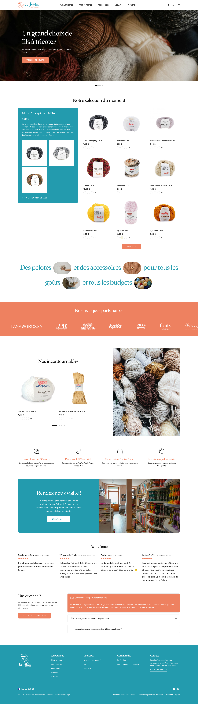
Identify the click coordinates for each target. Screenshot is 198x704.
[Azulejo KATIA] (98, 167)
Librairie (54, 672)
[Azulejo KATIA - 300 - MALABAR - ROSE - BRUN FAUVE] (84, 192)
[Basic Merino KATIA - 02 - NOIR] (84, 237)
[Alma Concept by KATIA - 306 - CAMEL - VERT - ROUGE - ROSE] (88, 147)
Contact (87, 668)
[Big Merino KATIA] (165, 212)
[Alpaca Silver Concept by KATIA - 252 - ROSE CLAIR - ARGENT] (155, 147)
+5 (95, 192)
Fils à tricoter (56, 660)
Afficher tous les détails (34, 198)
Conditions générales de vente (150, 694)
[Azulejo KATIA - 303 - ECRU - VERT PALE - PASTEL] (88, 192)
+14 (162, 237)
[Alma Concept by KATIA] (98, 122)
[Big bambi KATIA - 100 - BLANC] (118, 237)
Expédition (121, 660)
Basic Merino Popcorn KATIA (161, 185)
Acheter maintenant (36, 63)
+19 (129, 147)
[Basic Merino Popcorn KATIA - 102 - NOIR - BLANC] (158, 192)
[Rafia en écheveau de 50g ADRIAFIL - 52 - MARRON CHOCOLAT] (60, 418)
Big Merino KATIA (156, 230)
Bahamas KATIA (123, 185)
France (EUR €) (27, 689)
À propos (55, 677)
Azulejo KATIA (88, 185)
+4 (162, 147)
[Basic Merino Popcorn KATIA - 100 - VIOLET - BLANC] (151, 192)
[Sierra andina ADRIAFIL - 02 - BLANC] (19, 418)
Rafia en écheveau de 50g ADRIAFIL (73, 411)
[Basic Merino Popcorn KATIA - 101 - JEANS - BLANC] (155, 192)
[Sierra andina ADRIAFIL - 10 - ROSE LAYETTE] (23, 418)
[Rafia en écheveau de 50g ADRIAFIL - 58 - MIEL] (64, 418)
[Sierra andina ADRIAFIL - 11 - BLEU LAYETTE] (27, 418)
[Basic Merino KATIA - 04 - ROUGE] (92, 237)
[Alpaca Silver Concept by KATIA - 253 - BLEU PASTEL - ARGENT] (158, 147)
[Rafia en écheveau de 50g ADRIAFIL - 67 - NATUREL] (68, 418)
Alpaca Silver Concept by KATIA (162, 140)
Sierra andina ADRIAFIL (27, 411)
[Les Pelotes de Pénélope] (27, 327)
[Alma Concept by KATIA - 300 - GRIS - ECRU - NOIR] (84, 147)
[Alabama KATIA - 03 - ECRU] (125, 147)
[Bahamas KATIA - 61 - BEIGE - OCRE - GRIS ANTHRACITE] (118, 192)
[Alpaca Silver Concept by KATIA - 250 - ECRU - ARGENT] (151, 147)
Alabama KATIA (123, 140)
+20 (31, 418)
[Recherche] (168, 5)
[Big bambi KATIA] (132, 212)
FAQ (85, 664)
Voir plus (131, 246)
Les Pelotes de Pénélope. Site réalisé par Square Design (47, 694)
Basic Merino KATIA (91, 230)
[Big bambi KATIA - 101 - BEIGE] (121, 237)
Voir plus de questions (34, 616)
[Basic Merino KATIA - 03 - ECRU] (88, 237)
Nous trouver (59, 519)
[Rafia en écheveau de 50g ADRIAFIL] (78, 388)
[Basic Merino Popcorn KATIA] (165, 167)
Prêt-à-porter (57, 664)
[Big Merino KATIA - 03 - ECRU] (155, 237)
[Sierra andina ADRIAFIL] (38, 388)
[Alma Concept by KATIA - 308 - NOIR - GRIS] (92, 147)
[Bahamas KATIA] (132, 167)
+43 (95, 237)
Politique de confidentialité (124, 694)
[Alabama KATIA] (132, 122)
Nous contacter (158, 670)
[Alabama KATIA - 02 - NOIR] (121, 147)
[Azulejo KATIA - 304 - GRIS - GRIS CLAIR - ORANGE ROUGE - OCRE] (92, 192)
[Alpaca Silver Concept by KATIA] (165, 122)
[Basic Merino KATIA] (98, 212)
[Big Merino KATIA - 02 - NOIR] (151, 237)
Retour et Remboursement (128, 664)
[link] (62, 268)
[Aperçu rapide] (110, 112)
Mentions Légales (173, 694)
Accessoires (56, 668)
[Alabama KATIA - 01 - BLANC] (118, 147)
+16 (162, 192)
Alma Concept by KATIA (92, 140)
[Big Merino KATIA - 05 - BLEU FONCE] (158, 237)
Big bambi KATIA (123, 230)
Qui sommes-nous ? (92, 660)
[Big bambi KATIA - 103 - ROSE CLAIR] (125, 237)
